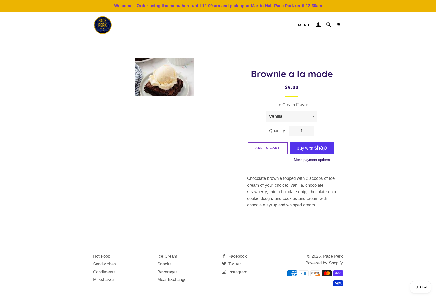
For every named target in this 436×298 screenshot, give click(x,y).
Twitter (234, 264)
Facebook (237, 256)
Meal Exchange (171, 279)
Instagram (237, 272)
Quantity (277, 130)
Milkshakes (104, 279)
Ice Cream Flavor (291, 104)
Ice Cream (167, 256)
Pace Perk (333, 256)
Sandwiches (104, 264)
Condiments (104, 272)
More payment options (312, 160)
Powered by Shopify (324, 263)
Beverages (167, 272)
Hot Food (101, 256)
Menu (303, 25)
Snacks (164, 264)
